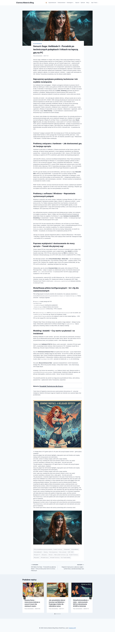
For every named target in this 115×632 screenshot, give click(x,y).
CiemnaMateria (74, 549)
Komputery (44, 554)
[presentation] (33, 590)
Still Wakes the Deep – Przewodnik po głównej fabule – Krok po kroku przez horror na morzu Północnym (43, 567)
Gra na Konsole (62, 552)
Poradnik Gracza (45, 557)
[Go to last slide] (24, 597)
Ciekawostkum (61, 2)
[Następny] (90, 597)
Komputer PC (37, 554)
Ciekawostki (67, 549)
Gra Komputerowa (53, 552)
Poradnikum (39, 43)
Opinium (83, 2)
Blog (34, 43)
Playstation (36, 557)
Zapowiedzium (52, 2)
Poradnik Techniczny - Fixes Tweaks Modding (60, 557)
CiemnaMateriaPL (38, 552)
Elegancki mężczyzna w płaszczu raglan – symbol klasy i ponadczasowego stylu (73, 566)
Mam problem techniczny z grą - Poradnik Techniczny (66, 554)
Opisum (77, 2)
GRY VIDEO (70, 552)
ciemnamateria (39, 55)
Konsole (51, 554)
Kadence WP (72, 628)
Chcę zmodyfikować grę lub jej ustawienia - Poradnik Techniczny (48, 549)
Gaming (46, 552)
